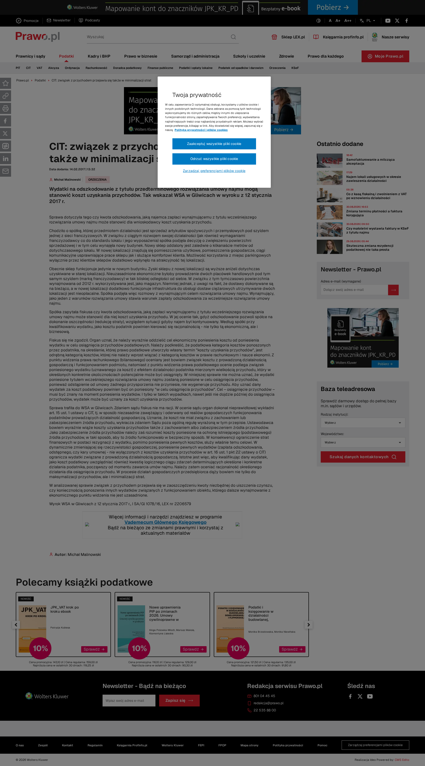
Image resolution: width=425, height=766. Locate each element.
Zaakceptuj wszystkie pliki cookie (214, 143)
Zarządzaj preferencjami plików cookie (214, 171)
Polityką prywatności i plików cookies (201, 130)
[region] (214, 132)
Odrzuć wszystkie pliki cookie (214, 158)
